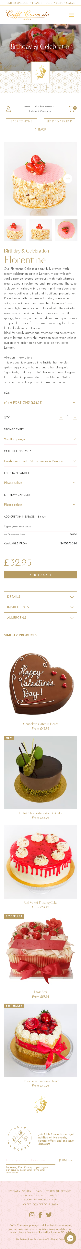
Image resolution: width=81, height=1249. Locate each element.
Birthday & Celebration (40, 111)
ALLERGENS (16, 618)
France (37, 3)
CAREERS (26, 1195)
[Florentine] (40, 179)
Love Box (40, 992)
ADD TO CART (40, 575)
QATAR (70, 3)
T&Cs (39, 1191)
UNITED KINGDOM (17, 3)
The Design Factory (56, 1239)
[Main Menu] (72, 15)
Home (27, 107)
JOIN (63, 1160)
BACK (42, 129)
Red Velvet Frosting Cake (40, 902)
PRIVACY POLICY (20, 1191)
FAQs (39, 1195)
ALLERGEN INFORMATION (40, 1200)
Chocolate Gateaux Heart (40, 724)
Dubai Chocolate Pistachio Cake (40, 813)
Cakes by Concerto (42, 107)
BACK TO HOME (21, 121)
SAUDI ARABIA (54, 3)
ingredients (18, 607)
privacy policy (18, 1170)
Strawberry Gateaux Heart (41, 1081)
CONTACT (53, 1195)
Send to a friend (59, 121)
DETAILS (13, 597)
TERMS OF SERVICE (59, 1191)
